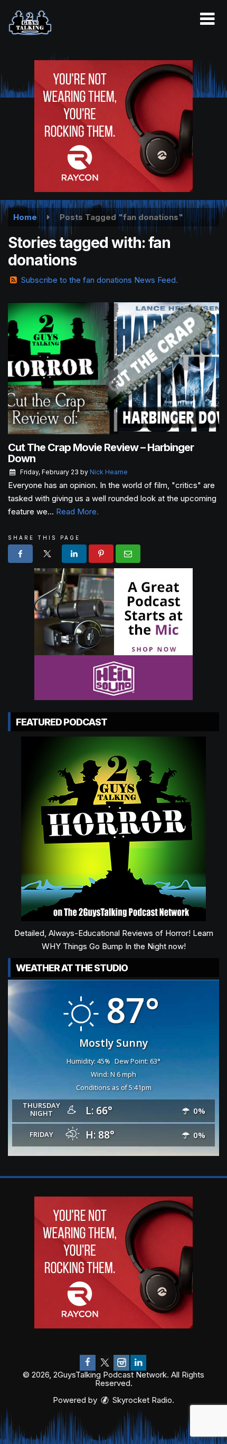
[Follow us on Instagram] (121, 1363)
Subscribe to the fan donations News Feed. (99, 280)
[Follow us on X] (104, 1363)
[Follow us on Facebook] (88, 1363)
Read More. (77, 511)
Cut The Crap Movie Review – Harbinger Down (101, 453)
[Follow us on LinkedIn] (138, 1363)
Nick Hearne (109, 472)
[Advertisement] (113, 126)
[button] (207, 19)
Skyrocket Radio (141, 1400)
